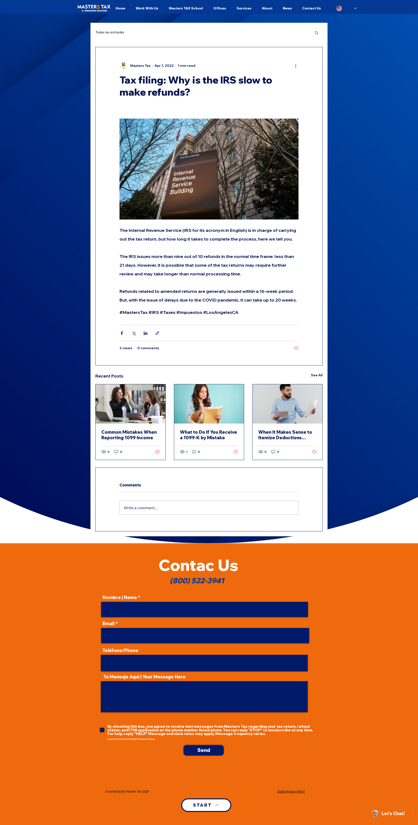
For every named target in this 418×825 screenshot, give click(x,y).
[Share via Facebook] (121, 333)
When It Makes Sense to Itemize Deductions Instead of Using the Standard (285, 434)
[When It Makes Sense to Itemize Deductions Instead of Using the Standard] (287, 404)
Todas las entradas (109, 32)
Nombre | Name (120, 597)
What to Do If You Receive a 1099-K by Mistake (208, 434)
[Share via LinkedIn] (145, 333)
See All (317, 375)
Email (108, 623)
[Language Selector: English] (346, 8)
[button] (316, 32)
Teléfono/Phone (120, 650)
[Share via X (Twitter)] (133, 333)
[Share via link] (157, 333)
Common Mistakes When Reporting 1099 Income (129, 434)
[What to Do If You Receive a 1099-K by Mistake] (209, 404)
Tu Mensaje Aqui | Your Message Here (144, 677)
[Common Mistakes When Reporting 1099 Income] (130, 404)
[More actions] (296, 65)
